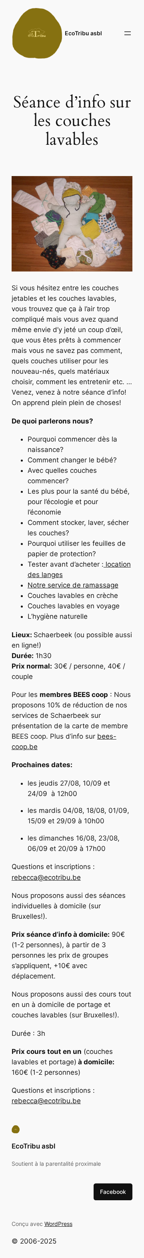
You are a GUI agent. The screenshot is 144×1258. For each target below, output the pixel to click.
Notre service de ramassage (73, 585)
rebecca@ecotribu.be (46, 877)
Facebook (113, 1191)
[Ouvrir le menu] (127, 33)
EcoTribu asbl (83, 33)
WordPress (58, 1223)
